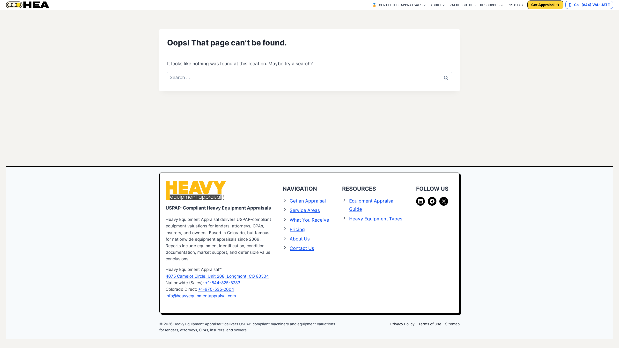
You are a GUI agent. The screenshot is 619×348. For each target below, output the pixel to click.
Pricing (515, 4)
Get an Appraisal (308, 201)
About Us (300, 239)
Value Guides (463, 4)
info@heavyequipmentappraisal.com (201, 295)
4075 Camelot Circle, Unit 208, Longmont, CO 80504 (217, 276)
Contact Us (302, 248)
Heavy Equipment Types (375, 219)
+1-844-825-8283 (222, 282)
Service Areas (305, 210)
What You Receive (309, 220)
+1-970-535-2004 (216, 289)
